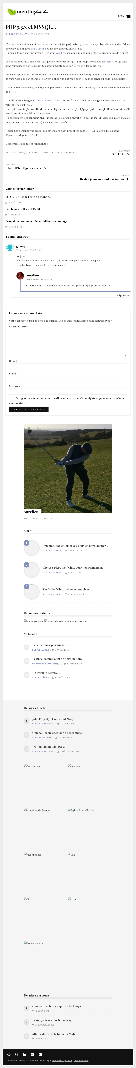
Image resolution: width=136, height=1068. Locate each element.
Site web (14, 386)
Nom (13, 361)
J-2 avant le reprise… (46, 673)
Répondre (123, 295)
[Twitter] (9, 1054)
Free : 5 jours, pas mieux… (49, 645)
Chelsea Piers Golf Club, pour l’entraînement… (31, 570)
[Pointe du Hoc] (46, 963)
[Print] (90, 919)
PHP (74, 48)
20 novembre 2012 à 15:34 (39, 279)
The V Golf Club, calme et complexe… (31, 591)
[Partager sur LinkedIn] (123, 154)
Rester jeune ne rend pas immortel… (105, 179)
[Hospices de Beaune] (46, 830)
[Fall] (90, 875)
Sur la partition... (43, 723)
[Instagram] (16, 1054)
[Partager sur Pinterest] (128, 154)
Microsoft (79, 65)
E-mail (14, 373)
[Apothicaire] (46, 786)
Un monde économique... (47, 663)
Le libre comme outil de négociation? (57, 659)
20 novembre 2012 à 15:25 (29, 250)
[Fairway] (90, 786)
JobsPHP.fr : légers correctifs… (26, 168)
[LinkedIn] (24, 1054)
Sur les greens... (53, 550)
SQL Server (37, 48)
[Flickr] (32, 1054)
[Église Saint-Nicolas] (90, 830)
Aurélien (32, 275)
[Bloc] (46, 919)
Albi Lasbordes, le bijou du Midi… (54, 1034)
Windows (61, 52)
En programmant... (17, 34)
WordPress (58, 1060)
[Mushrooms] (46, 875)
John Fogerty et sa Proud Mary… (54, 719)
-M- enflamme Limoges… (49, 746)
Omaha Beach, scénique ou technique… (58, 733)
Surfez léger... (41, 650)
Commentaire (19, 326)
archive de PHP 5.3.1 (46, 100)
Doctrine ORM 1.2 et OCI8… (23, 209)
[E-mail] (40, 1054)
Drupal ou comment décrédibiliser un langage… (37, 221)
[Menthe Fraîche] (27, 17)
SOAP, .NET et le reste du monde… (28, 197)
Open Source (35, 152)
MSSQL (22, 152)
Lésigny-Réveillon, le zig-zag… (53, 1020)
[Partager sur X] (113, 154)
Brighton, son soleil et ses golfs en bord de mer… (31, 548)
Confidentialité (81, 1060)
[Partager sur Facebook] (119, 154)
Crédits (68, 1060)
